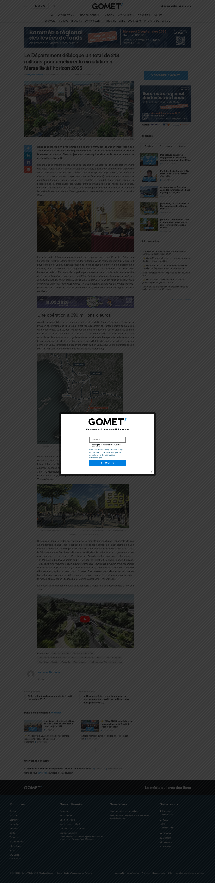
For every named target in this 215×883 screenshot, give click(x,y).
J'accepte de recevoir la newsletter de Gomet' (106, 446)
